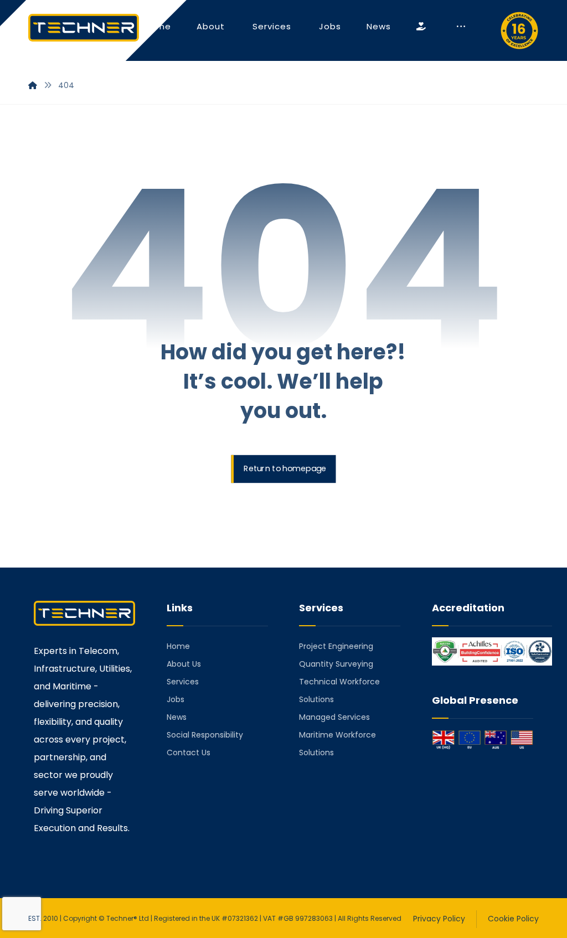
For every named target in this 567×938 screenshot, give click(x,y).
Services (183, 681)
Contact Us (188, 752)
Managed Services (334, 717)
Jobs (175, 699)
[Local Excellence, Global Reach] (83, 28)
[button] (461, 26)
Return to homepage (285, 469)
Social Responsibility (205, 734)
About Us (184, 663)
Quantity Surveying (336, 663)
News (177, 717)
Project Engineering (336, 646)
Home (178, 646)
